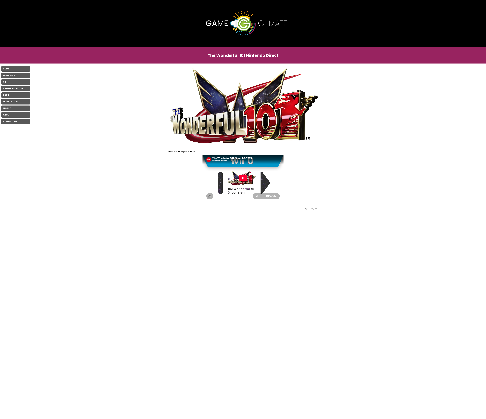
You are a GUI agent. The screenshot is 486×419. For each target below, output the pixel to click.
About (7, 114)
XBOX (6, 95)
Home (6, 68)
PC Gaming (9, 75)
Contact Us (10, 121)
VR (4, 81)
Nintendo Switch (13, 88)
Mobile (7, 108)
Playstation (10, 101)
